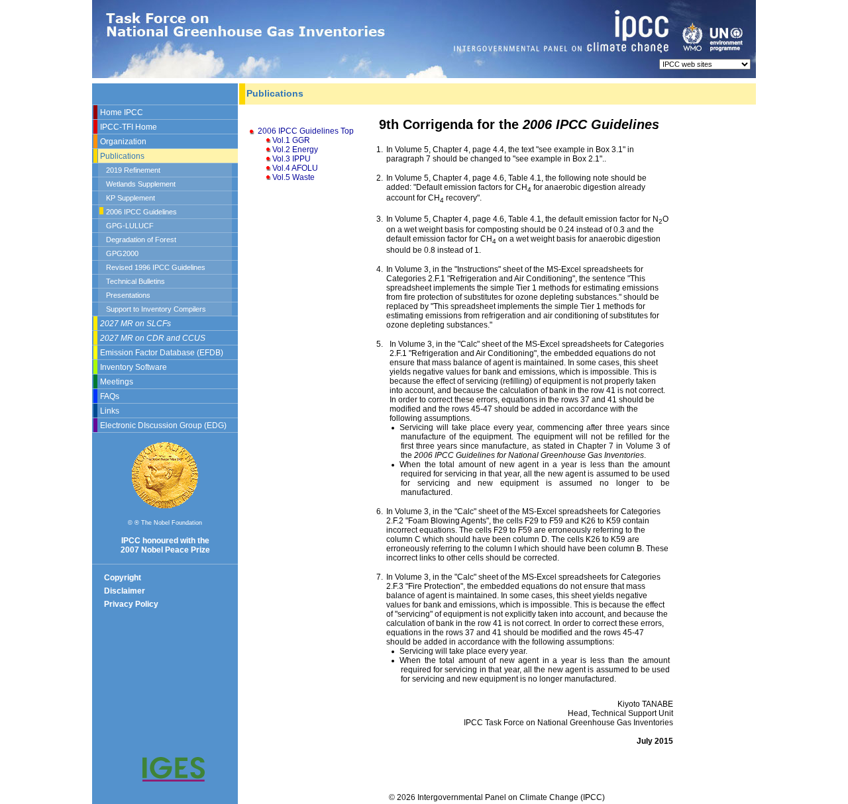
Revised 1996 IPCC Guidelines (155, 267)
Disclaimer (124, 591)
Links (109, 411)
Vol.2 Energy (295, 149)
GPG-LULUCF (130, 226)
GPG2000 (122, 253)
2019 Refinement (133, 170)
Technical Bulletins (135, 281)
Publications (122, 156)
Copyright (122, 577)
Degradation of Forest (141, 240)
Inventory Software (133, 367)
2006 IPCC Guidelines (141, 212)
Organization (123, 141)
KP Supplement (130, 198)
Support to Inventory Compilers (156, 309)
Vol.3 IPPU (291, 158)
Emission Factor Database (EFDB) (161, 352)
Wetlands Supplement (141, 184)
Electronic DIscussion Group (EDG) (163, 425)
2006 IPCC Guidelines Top (306, 131)
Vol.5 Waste (293, 177)
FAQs (109, 396)
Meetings (116, 381)
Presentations (128, 295)
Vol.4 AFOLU (295, 168)
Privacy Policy (131, 604)
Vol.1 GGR (291, 140)
